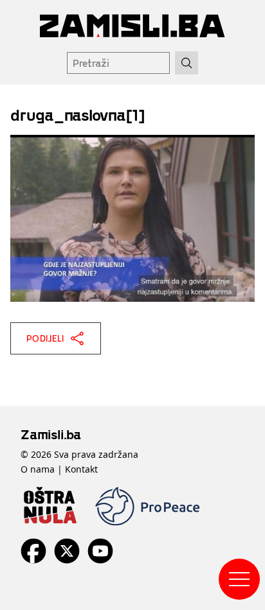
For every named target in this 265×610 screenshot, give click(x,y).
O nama (38, 469)
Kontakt (81, 469)
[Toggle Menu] (239, 579)
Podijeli (45, 338)
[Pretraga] (186, 62)
